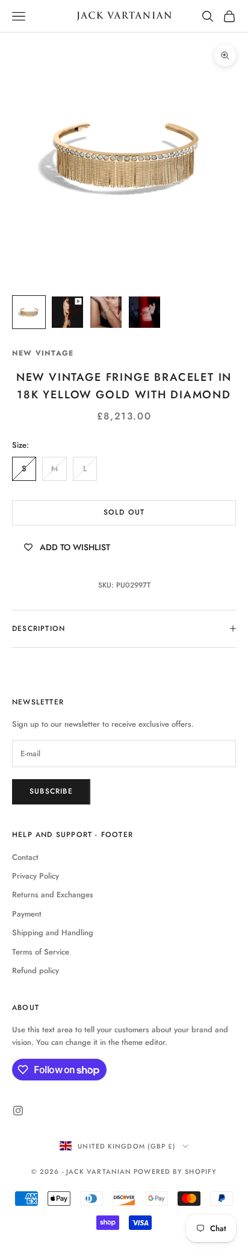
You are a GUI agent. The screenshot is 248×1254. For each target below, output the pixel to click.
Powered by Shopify (175, 1171)
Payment (27, 914)
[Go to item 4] (144, 312)
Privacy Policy (35, 876)
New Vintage (42, 353)
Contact (25, 857)
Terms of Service (40, 952)
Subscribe (51, 791)
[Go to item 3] (106, 312)
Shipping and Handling (52, 932)
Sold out (124, 512)
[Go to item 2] (67, 312)
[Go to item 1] (29, 312)
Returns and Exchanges (52, 894)
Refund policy (35, 970)
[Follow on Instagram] (18, 1111)
